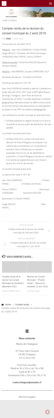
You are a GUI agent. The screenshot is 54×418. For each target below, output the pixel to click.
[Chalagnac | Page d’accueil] (5, 3)
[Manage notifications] (47, 412)
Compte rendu (9, 20)
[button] (27, 331)
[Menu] (50, 3)
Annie (8, 39)
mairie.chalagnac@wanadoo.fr (27, 382)
